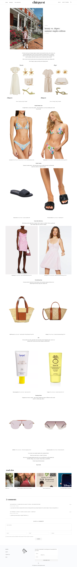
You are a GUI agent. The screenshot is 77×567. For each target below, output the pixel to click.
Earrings (20, 101)
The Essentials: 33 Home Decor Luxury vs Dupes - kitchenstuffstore (25, 504)
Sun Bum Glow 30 (59, 392)
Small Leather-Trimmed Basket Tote (26, 334)
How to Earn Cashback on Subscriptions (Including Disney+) (38, 488)
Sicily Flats (60, 217)
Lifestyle (46, 25)
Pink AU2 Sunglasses (25, 449)
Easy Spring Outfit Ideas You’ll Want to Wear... (60, 488)
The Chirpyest (17, 2)
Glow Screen (27, 392)
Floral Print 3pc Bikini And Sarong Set (59, 159)
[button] (70, 2)
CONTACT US (8, 554)
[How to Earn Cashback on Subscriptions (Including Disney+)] (38, 480)
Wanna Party (60, 449)
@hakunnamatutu (41, 460)
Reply (70, 504)
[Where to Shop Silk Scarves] (16, 480)
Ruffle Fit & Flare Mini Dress (59, 275)
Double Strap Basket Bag (58, 334)
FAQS (6, 557)
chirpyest (47, 33)
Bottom (31, 159)
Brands (11, 2)
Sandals (25, 101)
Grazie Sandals (25, 217)
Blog (59, 2)
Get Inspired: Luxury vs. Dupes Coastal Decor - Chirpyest (23, 511)
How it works (65, 2)
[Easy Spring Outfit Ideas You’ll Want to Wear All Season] (60, 480)
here (47, 61)
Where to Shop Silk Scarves (16, 488)
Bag (23, 101)
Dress (17, 101)
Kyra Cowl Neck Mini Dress (25, 275)
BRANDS (7, 549)
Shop (7, 2)
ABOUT (7, 551)
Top (27, 159)
